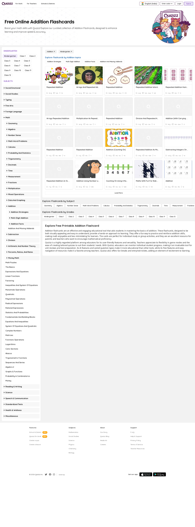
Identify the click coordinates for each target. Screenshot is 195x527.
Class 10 (17, 70)
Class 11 (28, 70)
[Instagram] (54, 474)
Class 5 (27, 61)
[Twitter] (46, 474)
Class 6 (7, 65)
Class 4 (17, 61)
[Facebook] (50, 474)
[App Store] (145, 474)
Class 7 (17, 65)
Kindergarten (10, 56)
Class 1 (22, 56)
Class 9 (7, 70)
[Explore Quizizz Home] (7, 3)
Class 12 (7, 75)
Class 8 (27, 65)
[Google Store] (159, 474)
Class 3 (7, 61)
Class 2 (32, 56)
